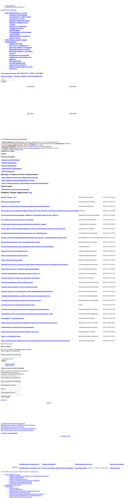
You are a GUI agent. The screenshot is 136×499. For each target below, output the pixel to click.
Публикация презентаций (16, 40)
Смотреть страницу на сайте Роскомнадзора (28, 76)
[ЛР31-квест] (18, 428)
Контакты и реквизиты (19, 46)
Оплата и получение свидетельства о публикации (58, 468)
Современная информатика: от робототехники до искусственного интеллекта (25, 296)
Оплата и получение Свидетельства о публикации (18, 28)
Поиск (4, 81)
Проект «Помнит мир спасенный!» (12, 260)
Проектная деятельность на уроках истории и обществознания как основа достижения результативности (34, 264)
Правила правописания (19, 21)
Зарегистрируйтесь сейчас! (23, 349)
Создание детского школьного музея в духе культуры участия (21, 300)
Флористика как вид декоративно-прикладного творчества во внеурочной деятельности (29, 323)
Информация (10, 42)
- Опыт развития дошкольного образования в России (19, 177)
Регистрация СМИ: (81, 468)
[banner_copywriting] (13, 423)
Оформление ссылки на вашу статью (19, 37)
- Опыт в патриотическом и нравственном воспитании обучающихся (24, 183)
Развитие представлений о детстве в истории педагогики (19, 287)
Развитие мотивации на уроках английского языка (17, 282)
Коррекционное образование (12, 168)
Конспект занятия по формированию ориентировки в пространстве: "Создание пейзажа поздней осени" (34, 237)
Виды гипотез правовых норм (10, 202)
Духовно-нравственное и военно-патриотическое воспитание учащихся (23, 224)
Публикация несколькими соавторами (20, 482)
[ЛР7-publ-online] (12, 427)
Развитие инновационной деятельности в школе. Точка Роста (20, 273)
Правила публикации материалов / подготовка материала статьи (20, 17)
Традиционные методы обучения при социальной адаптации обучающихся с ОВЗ (27, 314)
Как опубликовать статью (16, 13)
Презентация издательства (83, 464)
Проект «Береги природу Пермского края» (14, 255)
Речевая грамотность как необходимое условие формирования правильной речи (27, 291)
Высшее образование (9, 165)
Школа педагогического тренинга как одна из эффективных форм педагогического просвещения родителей (35, 340)
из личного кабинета (34, 148)
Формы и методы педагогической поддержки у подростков (19, 332)
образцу (32, 143)
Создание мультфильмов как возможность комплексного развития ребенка (25, 309)
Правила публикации (48, 464)
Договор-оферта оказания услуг (29, 464)
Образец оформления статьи (18, 479)
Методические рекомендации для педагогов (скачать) (17, 63)
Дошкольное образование (11, 160)
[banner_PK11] (17, 430)
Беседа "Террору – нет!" (9, 197)
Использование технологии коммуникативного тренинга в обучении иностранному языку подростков (33, 228)
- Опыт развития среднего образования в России (18, 180)
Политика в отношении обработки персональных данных (20, 57)
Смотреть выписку (7, 76)
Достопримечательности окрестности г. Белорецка (17, 219)
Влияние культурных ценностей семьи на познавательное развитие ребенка (25, 206)
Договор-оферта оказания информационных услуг (20, 48)
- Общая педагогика (7, 171)
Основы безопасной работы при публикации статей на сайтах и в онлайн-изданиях (27, 246)
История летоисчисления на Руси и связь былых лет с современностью (24, 233)
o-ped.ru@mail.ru (10, 5)
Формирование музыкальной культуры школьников (17, 327)
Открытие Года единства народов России (14, 251)
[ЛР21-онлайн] (18, 425)
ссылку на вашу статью (16, 149)
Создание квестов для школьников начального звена (18, 305)
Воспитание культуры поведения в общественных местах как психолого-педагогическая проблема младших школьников (39, 211)
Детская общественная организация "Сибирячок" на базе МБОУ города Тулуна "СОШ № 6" (30, 215)
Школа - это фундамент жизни (10, 336)
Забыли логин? (9, 365)
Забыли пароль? (10, 364)
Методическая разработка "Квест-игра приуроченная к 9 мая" (20, 242)
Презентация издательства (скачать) (20, 497)
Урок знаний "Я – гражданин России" (12, 318)
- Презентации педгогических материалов (15, 189)
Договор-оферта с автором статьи (30, 468)
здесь (12, 151)
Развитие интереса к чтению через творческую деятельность (20, 278)
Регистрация (6, 397)
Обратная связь (16, 44)
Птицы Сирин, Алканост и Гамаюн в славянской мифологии (20, 269)
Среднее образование (9, 163)
